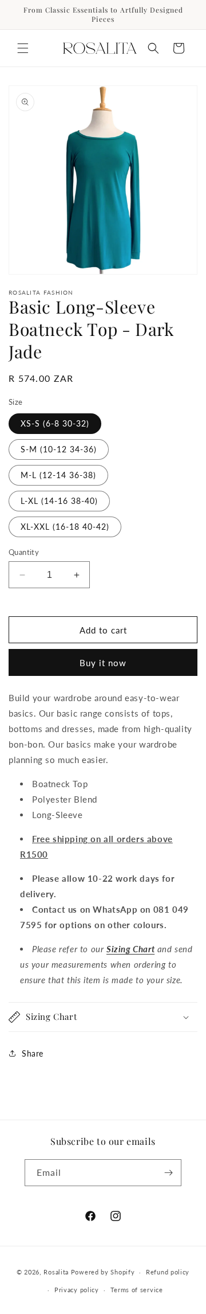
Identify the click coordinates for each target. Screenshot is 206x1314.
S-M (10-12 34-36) (59, 449)
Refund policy (167, 1272)
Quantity (24, 552)
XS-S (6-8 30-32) (55, 423)
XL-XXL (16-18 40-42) (65, 526)
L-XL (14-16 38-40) (59, 501)
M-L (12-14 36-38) (58, 475)
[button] (22, 48)
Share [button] (32, 1053)
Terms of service (136, 1289)
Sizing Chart (130, 949)
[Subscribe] (168, 1172)
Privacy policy (76, 1289)
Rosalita (56, 1272)
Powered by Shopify (103, 1272)
